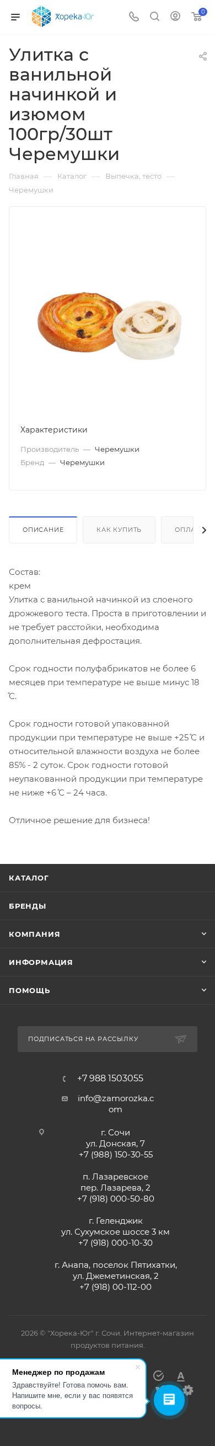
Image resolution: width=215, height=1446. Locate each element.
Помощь (29, 990)
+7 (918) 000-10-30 (115, 1242)
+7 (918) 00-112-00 (115, 1287)
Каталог (29, 877)
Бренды (27, 905)
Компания (34, 934)
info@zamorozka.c (116, 1098)
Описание (43, 529)
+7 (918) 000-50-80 (115, 1198)
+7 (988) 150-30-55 (116, 1154)
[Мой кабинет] (175, 17)
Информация (41, 962)
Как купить (119, 529)
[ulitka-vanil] (107, 315)
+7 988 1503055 (110, 1078)
